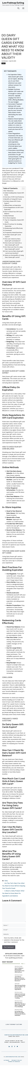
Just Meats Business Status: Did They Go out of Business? (20, 978)
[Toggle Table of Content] (22, 188)
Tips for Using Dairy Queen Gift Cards (14, 221)
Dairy (3, 63)
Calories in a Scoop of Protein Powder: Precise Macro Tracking (20, 996)
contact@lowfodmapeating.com (16, 1034)
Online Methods (9, 216)
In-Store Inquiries (10, 218)
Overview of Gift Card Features (14, 197)
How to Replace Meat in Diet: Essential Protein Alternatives (19, 970)
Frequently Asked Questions (13, 232)
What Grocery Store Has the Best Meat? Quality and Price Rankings (20, 1004)
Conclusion (8, 230)
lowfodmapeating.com (13, 1056)
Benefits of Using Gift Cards (13, 199)
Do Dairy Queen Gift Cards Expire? (12, 202)
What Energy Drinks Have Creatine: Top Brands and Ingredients (20, 987)
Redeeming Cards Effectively (14, 228)
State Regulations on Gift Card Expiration (13, 208)
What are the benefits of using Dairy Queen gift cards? (14, 256)
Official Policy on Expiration (12, 205)
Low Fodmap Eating (13, 2)
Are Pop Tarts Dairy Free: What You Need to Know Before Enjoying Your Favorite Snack (13, 885)
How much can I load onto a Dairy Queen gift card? (13, 244)
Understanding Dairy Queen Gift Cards (14, 194)
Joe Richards (4, 61)
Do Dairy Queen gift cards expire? (13, 235)
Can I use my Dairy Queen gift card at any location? (14, 252)
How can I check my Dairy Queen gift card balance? (12, 240)
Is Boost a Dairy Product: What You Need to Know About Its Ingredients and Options (13, 893)
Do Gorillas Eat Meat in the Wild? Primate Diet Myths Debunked (20, 1013)
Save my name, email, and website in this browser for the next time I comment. (14, 940)
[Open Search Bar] (18, 8)
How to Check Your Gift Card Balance (13, 212)
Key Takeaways (8, 190)
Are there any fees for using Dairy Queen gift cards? (13, 248)
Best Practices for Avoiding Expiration (13, 225)
